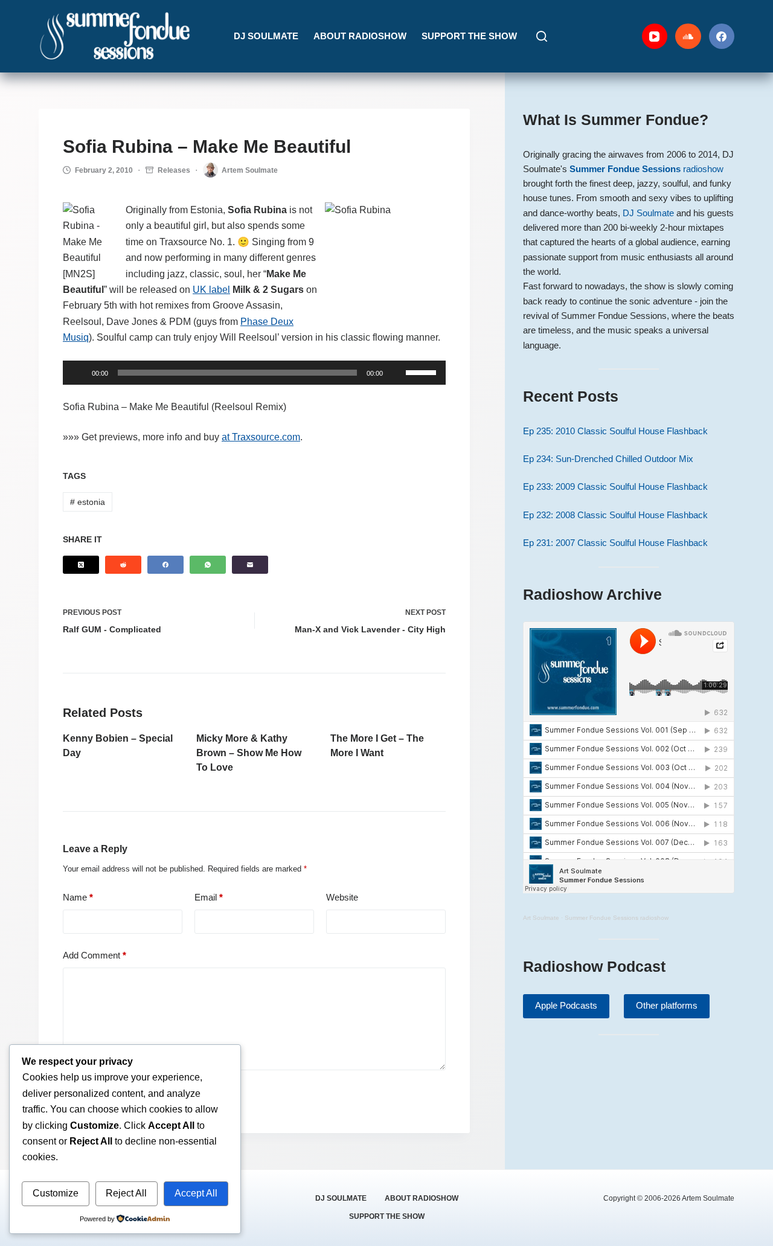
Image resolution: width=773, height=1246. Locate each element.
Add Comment (94, 955)
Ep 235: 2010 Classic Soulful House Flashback (615, 431)
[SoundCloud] (688, 37)
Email (208, 897)
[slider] (423, 371)
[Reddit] (123, 565)
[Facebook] (722, 37)
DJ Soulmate (266, 36)
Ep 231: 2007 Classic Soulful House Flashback (615, 543)
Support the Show (469, 36)
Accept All (196, 1193)
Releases (174, 170)
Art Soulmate (541, 917)
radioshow (646, 169)
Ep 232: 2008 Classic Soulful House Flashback (615, 515)
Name (78, 897)
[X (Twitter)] (81, 565)
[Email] (250, 565)
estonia (87, 502)
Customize (56, 1193)
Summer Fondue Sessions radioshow (617, 917)
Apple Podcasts (566, 1005)
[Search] (541, 36)
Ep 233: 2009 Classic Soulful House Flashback (615, 487)
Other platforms (667, 1005)
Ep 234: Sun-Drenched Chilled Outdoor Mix (608, 459)
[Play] (78, 373)
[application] (254, 373)
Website (342, 897)
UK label (211, 289)
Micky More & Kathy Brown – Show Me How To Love (248, 752)
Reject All (126, 1193)
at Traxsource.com (261, 437)
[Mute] (396, 373)
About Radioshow (359, 36)
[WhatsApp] (208, 565)
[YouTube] (655, 37)
